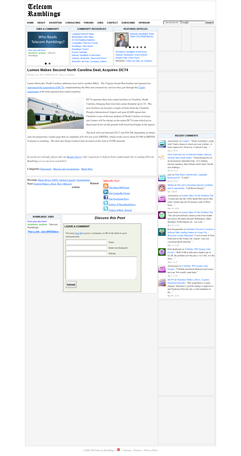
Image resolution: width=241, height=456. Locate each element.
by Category (146, 61)
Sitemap (127, 450)
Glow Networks (175, 154)
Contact (112, 22)
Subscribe (128, 22)
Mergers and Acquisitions (66, 169)
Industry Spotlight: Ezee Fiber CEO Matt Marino (142, 35)
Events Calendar (79, 52)
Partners (138, 450)
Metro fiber (86, 169)
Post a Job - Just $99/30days (43, 231)
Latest (129, 61)
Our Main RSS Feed (118, 187)
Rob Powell (52, 74)
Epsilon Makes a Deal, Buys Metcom (53, 183)
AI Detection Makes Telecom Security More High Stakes (189, 156)
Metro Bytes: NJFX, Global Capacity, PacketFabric (64, 180)
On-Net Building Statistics (83, 40)
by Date (136, 61)
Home (30, 22)
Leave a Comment (66, 74)
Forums (89, 22)
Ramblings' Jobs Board (82, 46)
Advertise (55, 22)
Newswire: (76, 61)
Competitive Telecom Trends (85, 43)
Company (94, 61)
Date (87, 61)
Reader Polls (121, 58)
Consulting (73, 22)
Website (112, 253)
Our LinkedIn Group (119, 193)
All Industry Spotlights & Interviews (131, 52)
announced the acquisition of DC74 (45, 87)
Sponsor (144, 22)
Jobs (100, 22)
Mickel (171, 184)
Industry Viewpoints (81, 58)
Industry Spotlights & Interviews (86, 55)
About (41, 22)
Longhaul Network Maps (83, 34)
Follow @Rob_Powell (120, 210)
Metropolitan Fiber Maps (83, 37)
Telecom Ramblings (44, 10)
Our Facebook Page (118, 198)
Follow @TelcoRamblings (122, 204)
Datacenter (45, 169)
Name (111, 242)
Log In (78, 233)
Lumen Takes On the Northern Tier (197, 195)
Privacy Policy (151, 450)
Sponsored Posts (99, 58)
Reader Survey (74, 156)
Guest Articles (141, 55)
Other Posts (134, 58)
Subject (103, 61)
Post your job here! (37, 50)
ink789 (171, 279)
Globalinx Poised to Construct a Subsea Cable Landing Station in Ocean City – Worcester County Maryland (191, 232)
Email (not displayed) (118, 247)
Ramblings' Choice (80, 49)
